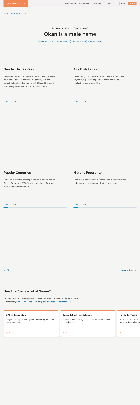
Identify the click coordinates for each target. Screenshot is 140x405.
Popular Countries (79, 41)
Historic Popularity (63, 41)
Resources (97, 3)
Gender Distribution (46, 41)
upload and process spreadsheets (56, 301)
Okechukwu (127, 270)
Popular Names (15, 13)
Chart (6, 101)
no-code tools (31, 301)
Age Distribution (95, 41)
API (20, 301)
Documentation (70, 3)
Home (6, 13)
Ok (8, 270)
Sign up (132, 3)
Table (14, 101)
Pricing (110, 3)
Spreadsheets (84, 3)
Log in (123, 3)
